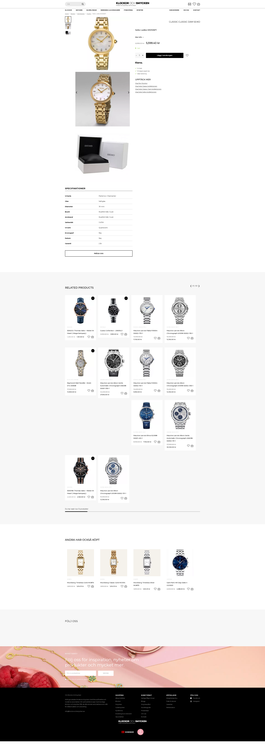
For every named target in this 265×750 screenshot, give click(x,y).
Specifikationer (75, 188)
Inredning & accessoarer (123, 713)
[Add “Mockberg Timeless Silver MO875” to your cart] (159, 589)
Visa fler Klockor (141, 83)
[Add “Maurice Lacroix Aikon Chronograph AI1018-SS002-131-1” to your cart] (125, 498)
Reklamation (170, 707)
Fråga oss (98, 253)
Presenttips (145, 710)
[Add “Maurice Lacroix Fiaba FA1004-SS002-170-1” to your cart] (159, 338)
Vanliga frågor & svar (148, 698)
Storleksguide (146, 707)
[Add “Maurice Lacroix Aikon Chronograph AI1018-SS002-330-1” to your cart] (192, 390)
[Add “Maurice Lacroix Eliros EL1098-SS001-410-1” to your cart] (159, 442)
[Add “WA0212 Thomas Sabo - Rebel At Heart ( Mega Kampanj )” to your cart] (92, 337)
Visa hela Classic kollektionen (146, 86)
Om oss (186, 10)
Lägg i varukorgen (164, 55)
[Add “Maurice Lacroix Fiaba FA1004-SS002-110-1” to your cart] (159, 390)
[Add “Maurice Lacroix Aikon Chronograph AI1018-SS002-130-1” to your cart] (192, 338)
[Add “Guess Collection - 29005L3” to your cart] (125, 334)
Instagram (196, 701)
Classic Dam (185, 22)
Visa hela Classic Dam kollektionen (148, 89)
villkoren (86, 679)
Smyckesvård (145, 704)
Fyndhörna (119, 710)
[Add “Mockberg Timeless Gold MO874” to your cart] (92, 586)
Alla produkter (120, 698)
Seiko (197, 22)
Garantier (169, 704)
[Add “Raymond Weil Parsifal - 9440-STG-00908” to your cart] (92, 390)
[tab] (75, 188)
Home (67, 13)
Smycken (118, 704)
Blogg (143, 701)
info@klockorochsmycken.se (75, 711)
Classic (173, 22)
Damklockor (81, 13)
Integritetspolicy (171, 698)
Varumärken (174, 10)
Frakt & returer (171, 701)
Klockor (73, 13)
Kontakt (196, 10)
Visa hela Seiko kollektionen (145, 92)
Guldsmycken (120, 707)
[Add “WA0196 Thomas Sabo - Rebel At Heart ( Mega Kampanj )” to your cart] (92, 497)
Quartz (89, 13)
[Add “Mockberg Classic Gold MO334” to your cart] (125, 586)
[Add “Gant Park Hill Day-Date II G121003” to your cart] (192, 589)
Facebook (196, 698)
